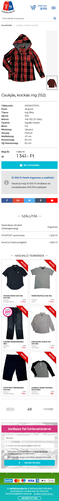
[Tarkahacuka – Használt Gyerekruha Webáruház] (8, 7)
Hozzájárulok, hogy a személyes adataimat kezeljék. (30, 457)
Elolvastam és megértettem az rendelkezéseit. (28, 453)
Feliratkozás (32, 463)
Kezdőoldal (6, 25)
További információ (43, 494)
